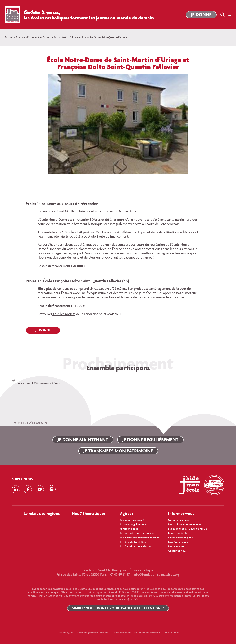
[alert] (118, 381)
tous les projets (63, 314)
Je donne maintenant (83, 439)
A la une (20, 37)
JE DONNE (43, 330)
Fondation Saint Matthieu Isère (64, 211)
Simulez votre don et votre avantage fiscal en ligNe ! (118, 608)
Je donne (201, 14)
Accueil (9, 37)
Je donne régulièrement (150, 439)
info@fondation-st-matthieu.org (156, 575)
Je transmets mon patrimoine (118, 451)
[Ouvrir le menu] (229, 14)
